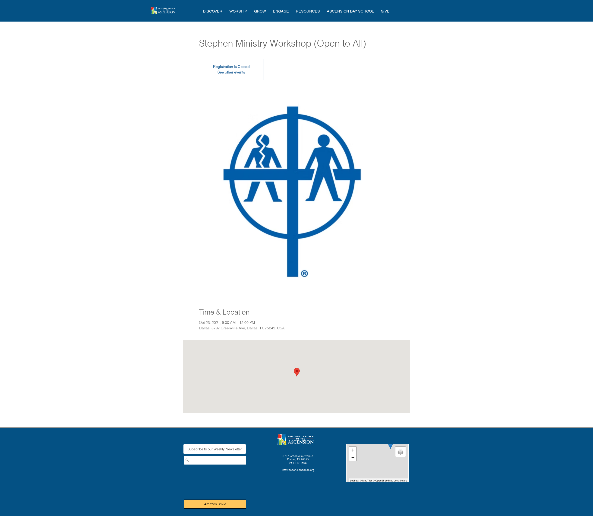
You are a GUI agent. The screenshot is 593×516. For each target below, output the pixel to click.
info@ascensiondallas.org (298, 469)
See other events (231, 72)
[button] (212, 11)
